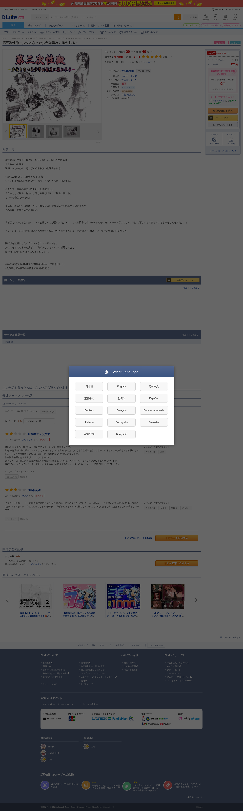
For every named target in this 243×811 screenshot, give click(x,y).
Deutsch (89, 410)
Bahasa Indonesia (153, 410)
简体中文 (154, 386)
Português (122, 422)
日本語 (89, 386)
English (121, 386)
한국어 (121, 398)
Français (121, 410)
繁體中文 (89, 398)
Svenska (154, 422)
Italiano (89, 422)
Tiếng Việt (121, 434)
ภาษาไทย (89, 434)
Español (154, 398)
